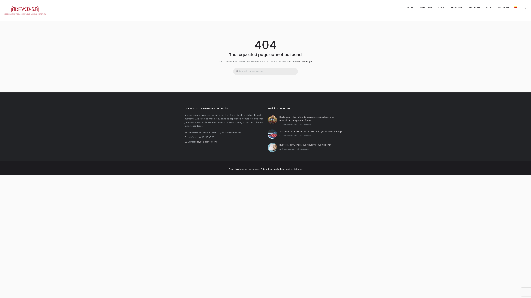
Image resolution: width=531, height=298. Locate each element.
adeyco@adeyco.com (206, 141)
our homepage (304, 61)
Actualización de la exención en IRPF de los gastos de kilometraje (310, 131)
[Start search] (236, 71)
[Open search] (526, 8)
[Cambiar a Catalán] (516, 7)
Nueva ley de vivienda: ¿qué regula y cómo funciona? (305, 144)
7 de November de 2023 (288, 125)
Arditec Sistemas (294, 169)
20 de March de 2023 (287, 149)
